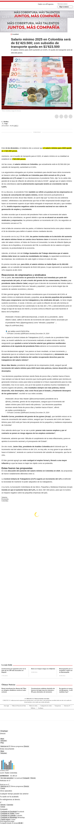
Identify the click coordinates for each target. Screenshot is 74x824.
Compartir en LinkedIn (8, 815)
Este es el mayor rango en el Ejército (43, 668)
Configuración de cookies (46, 705)
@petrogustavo (27, 323)
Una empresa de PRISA (37, 713)
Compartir (26, 778)
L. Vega (5, 123)
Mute (2, 739)
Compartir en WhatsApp (9, 817)
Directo (26, 746)
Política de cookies (33, 705)
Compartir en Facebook (9, 811)
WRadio (12, 6)
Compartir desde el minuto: (11, 823)
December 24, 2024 (42, 333)
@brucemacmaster (37, 399)
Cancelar (10, 805)
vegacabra (9, 124)
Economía (5, 499)
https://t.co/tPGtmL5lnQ (14, 325)
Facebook (57, 116)
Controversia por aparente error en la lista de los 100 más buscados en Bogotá (14, 670)
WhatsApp (70, 116)
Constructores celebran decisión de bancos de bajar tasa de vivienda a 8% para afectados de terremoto (43, 690)
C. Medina (5, 121)
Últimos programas (16, 746)
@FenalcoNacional (29, 317)
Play (2, 743)
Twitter (61, 116)
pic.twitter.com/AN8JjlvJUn (15, 410)
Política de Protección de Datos (19, 705)
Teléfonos (33, 708)
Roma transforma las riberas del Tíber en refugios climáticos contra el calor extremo (14, 690)
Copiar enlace (5, 819)
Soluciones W (67, 705)
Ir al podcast (18, 778)
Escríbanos (40, 708)
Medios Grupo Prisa (37, 718)
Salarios (4, 497)
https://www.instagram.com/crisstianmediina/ (12, 122)
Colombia (5, 501)
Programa (50, 4)
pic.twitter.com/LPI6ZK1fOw (18, 331)
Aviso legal (6, 705)
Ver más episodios (7, 778)
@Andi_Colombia (12, 402)
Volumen (4, 741)
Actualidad (15, 34)
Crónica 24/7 (4, 770)
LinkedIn (66, 116)
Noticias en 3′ (5, 746)
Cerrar (3, 788)
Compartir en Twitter (7, 813)
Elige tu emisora (64, 7)
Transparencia (58, 705)
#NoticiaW (9, 317)
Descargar (3, 821)
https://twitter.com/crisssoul (10, 122)
